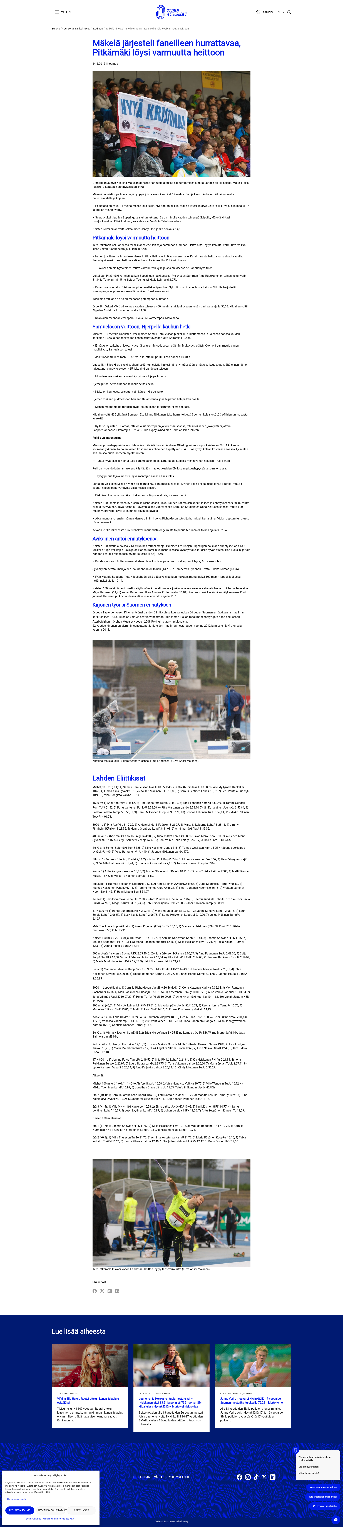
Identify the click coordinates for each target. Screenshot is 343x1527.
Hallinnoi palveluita (16, 1499)
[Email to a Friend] (110, 1291)
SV (282, 12)
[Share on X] (102, 1291)
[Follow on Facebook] (239, 1477)
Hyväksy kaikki (20, 1510)
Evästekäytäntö (33, 1519)
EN (278, 12)
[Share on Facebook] (95, 1291)
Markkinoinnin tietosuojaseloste (58, 1519)
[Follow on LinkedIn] (272, 1477)
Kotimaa (98, 28)
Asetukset (81, 1510)
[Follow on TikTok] (256, 1477)
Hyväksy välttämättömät (51, 1510)
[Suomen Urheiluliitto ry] (171, 12)
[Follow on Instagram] (248, 1477)
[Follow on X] (264, 1477)
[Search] (289, 12)
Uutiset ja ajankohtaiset (77, 28)
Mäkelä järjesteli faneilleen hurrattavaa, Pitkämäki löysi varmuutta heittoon (147, 28)
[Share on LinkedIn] (117, 1291)
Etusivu (56, 28)
